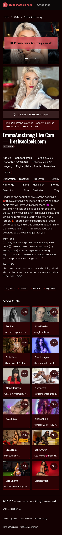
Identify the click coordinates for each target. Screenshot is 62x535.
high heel (50, 288)
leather (36, 288)
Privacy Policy (40, 518)
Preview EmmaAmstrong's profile (33, 44)
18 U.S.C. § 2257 (10, 518)
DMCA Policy (26, 518)
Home (6, 17)
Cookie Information (29, 526)
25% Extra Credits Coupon (35, 115)
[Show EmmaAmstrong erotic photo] (26, 58)
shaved (23, 288)
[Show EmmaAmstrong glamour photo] (35, 58)
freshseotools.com (18, 5)
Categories (43, 4)
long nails (9, 288)
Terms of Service (10, 526)
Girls (16, 17)
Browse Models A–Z (12, 508)
